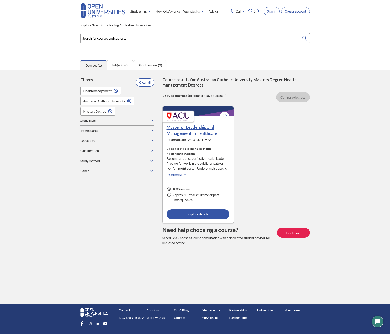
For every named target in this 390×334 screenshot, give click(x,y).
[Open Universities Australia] (102, 17)
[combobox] (195, 38)
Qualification (89, 151)
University (87, 140)
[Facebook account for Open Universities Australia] (82, 323)
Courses (179, 317)
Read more (174, 175)
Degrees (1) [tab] (93, 65)
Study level (88, 120)
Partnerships (238, 310)
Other (84, 171)
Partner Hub (238, 317)
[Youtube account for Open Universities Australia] (105, 323)
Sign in (271, 11)
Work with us (155, 317)
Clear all (145, 82)
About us (152, 310)
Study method (90, 161)
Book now (293, 233)
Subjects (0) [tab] (120, 65)
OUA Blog (181, 310)
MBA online (210, 317)
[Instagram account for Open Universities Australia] (90, 323)
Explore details (198, 214)
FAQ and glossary (131, 317)
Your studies (191, 11)
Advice (213, 11)
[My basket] (259, 11)
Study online (138, 11)
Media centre (211, 310)
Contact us (126, 310)
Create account (295, 11)
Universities (265, 310)
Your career (293, 310)
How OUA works (168, 11)
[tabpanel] (195, 187)
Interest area (89, 130)
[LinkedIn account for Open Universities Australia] (97, 323)
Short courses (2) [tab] (150, 65)
